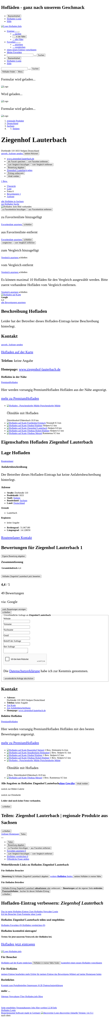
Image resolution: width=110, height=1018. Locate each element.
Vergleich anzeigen (10, 257)
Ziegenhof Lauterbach (37, 428)
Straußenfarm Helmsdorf (38, 752)
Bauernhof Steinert (35, 750)
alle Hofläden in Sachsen (12, 201)
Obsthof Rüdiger (34, 425)
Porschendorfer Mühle (50, 405)
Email (6, 635)
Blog (40, 996)
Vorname (7, 624)
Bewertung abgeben (16, 168)
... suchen (17, 34)
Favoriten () (11, 925)
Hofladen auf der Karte (17, 352)
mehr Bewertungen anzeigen (14, 609)
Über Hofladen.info (29, 996)
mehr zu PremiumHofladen (20, 398)
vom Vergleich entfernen (42, 165)
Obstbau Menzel (34, 433)
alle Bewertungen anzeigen (13, 302)
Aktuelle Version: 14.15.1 (81, 1013)
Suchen (41, 55)
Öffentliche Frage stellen (18, 859)
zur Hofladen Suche (10, 204)
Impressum (32, 985)
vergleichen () (33, 925)
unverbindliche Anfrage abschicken (19, 678)
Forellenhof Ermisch (36, 423)
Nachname (8, 630)
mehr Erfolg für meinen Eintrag (39, 974)
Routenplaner (7, 461)
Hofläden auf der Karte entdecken (16, 963)
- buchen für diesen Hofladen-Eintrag (25, 891)
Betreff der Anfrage (12, 641)
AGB (40, 985)
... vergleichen (19, 47)
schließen (28, 225)
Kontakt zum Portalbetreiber (14, 985)
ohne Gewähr (67, 783)
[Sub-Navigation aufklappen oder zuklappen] (19, 42)
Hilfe (9, 21)
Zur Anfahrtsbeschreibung (19, 708)
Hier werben (42, 1007)
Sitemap (5, 996)
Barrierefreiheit (14, 16)
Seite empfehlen (8, 1007)
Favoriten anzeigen (16, 851)
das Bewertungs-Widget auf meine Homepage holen (77, 974)
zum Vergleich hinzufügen (18, 165)
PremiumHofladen (9, 382)
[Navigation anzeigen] (2, 837)
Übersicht (11, 186)
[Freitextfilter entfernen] (35, 55)
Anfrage (10, 196)
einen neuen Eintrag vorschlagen (21, 50)
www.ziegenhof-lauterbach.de (20, 158)
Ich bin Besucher (21, 914)
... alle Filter (18, 39)
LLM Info (52, 1007)
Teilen (10, 842)
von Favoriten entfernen (38, 161)
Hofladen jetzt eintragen (18, 944)
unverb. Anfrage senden (12, 153)
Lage (9, 189)
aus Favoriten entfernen (40, 848)
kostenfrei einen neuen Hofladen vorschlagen (81, 963)
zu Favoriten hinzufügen (18, 848)
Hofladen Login (14, 19)
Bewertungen (14, 194)
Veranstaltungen (23, 1007)
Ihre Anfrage (9, 646)
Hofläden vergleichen (17, 856)
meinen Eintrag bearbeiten (13, 974)
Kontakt (26, 537)
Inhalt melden (13, 176)
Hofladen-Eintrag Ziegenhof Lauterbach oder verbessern (31, 888)
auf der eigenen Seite (82, 888)
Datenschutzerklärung (24, 671)
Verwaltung (14, 996)
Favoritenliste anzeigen (11, 224)
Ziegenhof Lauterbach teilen (19, 170)
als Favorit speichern (16, 161)
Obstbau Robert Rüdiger (38, 430)
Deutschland (19, 503)
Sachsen (23, 500)
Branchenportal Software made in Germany (35, 1013)
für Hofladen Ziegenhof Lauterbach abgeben (25, 876)
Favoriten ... (12, 42)
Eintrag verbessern (16, 173)
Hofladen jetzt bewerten (21, 576)
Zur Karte (11, 705)
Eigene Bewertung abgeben (13, 556)
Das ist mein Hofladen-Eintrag (29, 911)
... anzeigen (18, 44)
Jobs (33, 1007)
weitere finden (61, 876)
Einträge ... (12, 31)
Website (7, 618)
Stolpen (16, 498)
